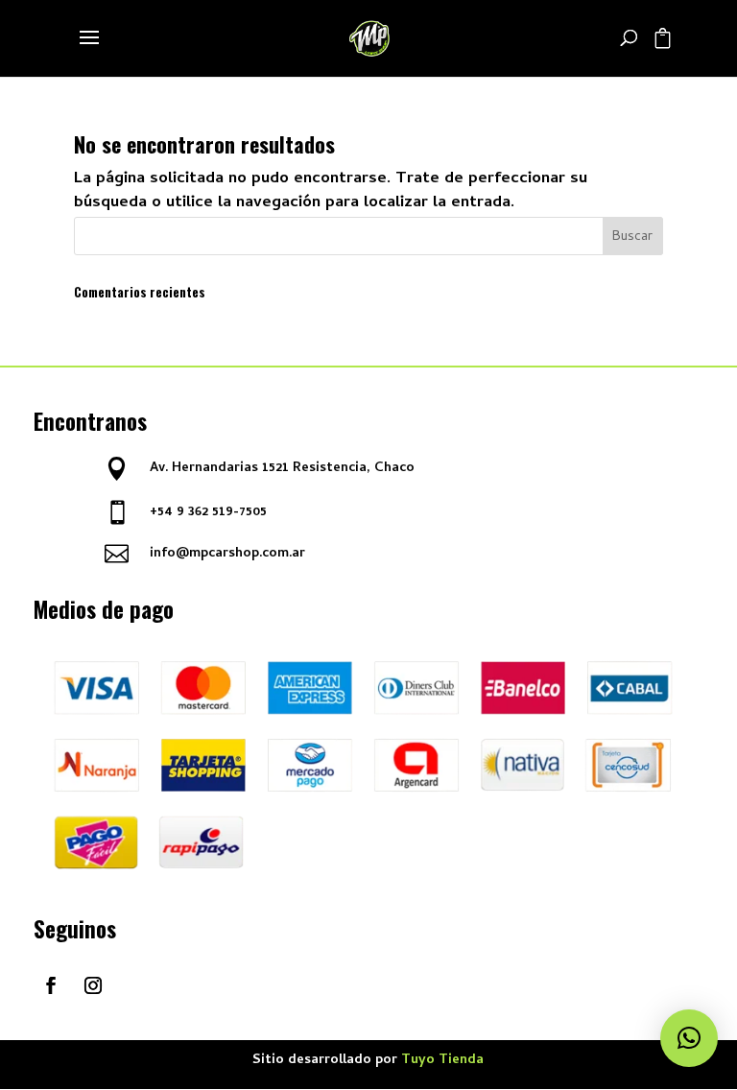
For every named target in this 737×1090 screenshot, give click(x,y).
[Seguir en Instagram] (93, 985)
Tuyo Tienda (442, 1061)
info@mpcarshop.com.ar (227, 554)
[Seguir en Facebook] (51, 985)
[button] (689, 1038)
